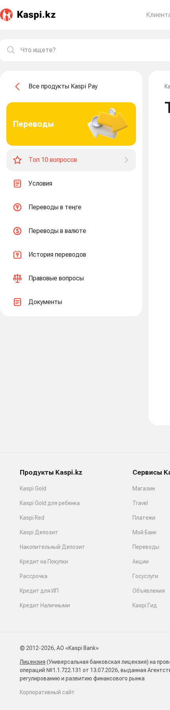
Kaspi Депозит (39, 532)
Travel (140, 503)
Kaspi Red (32, 518)
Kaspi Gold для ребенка (50, 503)
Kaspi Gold (33, 488)
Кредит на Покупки (44, 561)
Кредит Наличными (45, 605)
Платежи (143, 518)
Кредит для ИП (39, 591)
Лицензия (32, 662)
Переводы (145, 547)
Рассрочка (33, 576)
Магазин (143, 488)
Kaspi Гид (144, 605)
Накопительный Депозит (52, 547)
